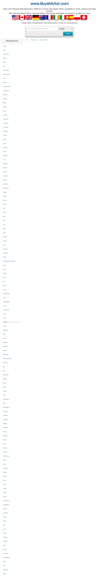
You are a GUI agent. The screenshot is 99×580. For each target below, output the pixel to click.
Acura (4, 46)
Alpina (4, 58)
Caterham (5, 119)
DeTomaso (6, 188)
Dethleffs (5, 184)
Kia (4, 281)
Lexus (4, 314)
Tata (4, 525)
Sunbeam (5, 513)
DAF (4, 159)
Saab (4, 464)
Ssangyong (6, 500)
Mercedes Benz (7, 358)
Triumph (5, 541)
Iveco (4, 269)
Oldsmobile (6, 399)
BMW (4, 103)
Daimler (5, 167)
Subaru (5, 509)
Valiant (5, 549)
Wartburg (5, 569)
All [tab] (27, 40)
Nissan (5, 391)
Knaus (4, 285)
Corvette (5, 147)
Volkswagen (6, 557)
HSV (4, 245)
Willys (4, 573)
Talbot (4, 521)
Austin (4, 82)
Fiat (4, 208)
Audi (4, 78)
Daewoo (5, 155)
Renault (5, 452)
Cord (4, 143)
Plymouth (5, 427)
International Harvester (9, 261)
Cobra (4, 139)
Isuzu (4, 265)
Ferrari (5, 204)
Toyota (5, 533)
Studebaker (6, 504)
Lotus (4, 326)
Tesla (4, 529)
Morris (4, 383)
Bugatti (5, 107)
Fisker (4, 212)
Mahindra (5, 330)
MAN (4, 334)
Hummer (5, 249)
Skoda (4, 492)
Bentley (5, 98)
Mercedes (5, 354)
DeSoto (5, 180)
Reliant (5, 448)
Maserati (5, 342)
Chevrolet (5, 127)
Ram (4, 444)
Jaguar (5, 273)
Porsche (5, 435)
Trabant (5, 537)
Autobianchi (6, 90)
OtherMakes (6, 407)
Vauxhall (5, 553)
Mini (4, 370)
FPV (4, 220)
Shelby (5, 488)
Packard (5, 411)
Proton (5, 440)
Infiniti (4, 257)
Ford (4, 216)
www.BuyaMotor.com (49, 4)
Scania (5, 476)
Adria (4, 50)
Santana (5, 468)
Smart (4, 496)
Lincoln (5, 322)
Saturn (5, 472)
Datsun (5, 172)
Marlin (4, 338)
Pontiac (5, 431)
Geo (4, 224)
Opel (4, 403)
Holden (5, 237)
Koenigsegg (6, 293)
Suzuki (5, 517)
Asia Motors (6, 70)
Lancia (5, 306)
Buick (4, 111)
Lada (4, 297)
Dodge (5, 192)
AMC (4, 62)
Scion (4, 480)
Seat (4, 484)
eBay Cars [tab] (33, 40)
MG (4, 366)
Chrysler (5, 131)
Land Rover (6, 310)
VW (4, 565)
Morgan (5, 379)
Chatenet (5, 123)
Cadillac (5, 115)
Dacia (4, 151)
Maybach (5, 346)
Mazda (5, 350)
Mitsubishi (5, 375)
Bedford (5, 94)
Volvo (4, 561)
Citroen (5, 135)
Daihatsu (5, 163)
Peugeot (5, 419)
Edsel (4, 200)
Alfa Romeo (6, 54)
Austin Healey (6, 86)
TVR (4, 545)
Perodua (5, 415)
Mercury (5, 362)
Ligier (4, 318)
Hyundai (5, 253)
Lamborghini (6, 301)
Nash (4, 387)
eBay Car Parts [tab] (43, 40)
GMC (4, 228)
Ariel (4, 66)
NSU (4, 395)
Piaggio (5, 423)
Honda (5, 241)
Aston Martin (6, 74)
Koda (4, 289)
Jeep (4, 277)
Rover (4, 460)
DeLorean (5, 176)
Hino (4, 232)
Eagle (4, 196)
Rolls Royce (6, 456)
